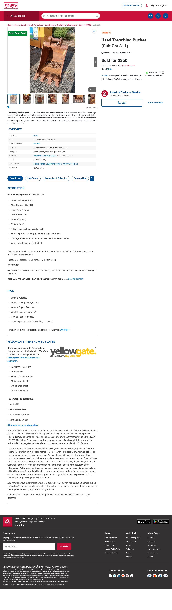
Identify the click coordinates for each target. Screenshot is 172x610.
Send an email (155, 103)
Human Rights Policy (112, 549)
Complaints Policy (111, 553)
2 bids (109, 69)
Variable (36, 144)
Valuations (130, 549)
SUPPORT (65, 330)
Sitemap (129, 557)
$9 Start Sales (131, 542)
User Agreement (75, 279)
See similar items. (128, 65)
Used (35, 136)
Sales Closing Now (133, 538)
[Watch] (94, 31)
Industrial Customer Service (44, 156)
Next (95, 62)
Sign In (159, 5)
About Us (151, 538)
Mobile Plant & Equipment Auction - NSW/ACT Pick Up (55, 164)
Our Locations (153, 553)
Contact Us (152, 542)
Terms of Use (109, 542)
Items (128, 553)
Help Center (152, 545)
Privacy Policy (110, 545)
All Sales (129, 545)
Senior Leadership (154, 549)
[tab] (15, 178)
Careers (150, 557)
